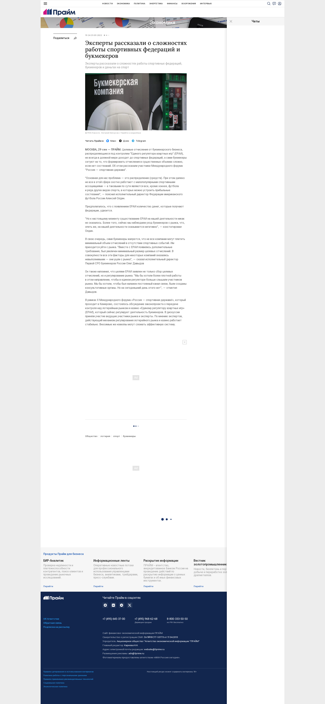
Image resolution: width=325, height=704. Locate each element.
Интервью (206, 3)
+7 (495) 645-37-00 (114, 618)
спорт (116, 436)
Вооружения (189, 3)
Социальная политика (53, 683)
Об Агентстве (51, 618)
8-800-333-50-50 (177, 620)
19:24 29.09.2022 (93, 35)
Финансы (172, 3)
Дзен (126, 140)
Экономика (123, 3)
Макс (113, 140)
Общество (91, 436)
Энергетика (156, 3)
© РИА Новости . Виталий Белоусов (102, 133)
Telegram (141, 140)
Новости (107, 3)
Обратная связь (52, 622)
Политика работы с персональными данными (65, 675)
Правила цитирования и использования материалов (68, 671)
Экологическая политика (55, 686)
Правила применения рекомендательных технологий (68, 679)
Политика (139, 3)
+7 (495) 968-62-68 (146, 620)
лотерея (105, 436)
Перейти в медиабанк (131, 133)
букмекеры (129, 436)
